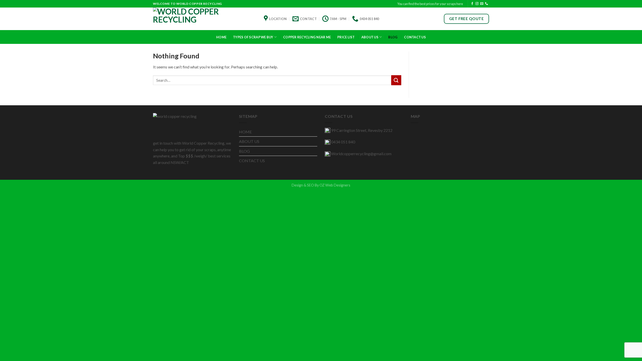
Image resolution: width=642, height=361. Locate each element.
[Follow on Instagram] (476, 4)
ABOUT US (369, 37)
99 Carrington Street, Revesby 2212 (361, 130)
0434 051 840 (343, 141)
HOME (245, 131)
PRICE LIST (346, 37)
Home (221, 37)
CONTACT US (415, 37)
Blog (392, 37)
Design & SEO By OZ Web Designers (321, 185)
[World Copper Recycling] (204, 19)
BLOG (244, 151)
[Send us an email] (481, 4)
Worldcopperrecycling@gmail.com (361, 153)
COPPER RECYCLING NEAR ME (307, 37)
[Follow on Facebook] (472, 4)
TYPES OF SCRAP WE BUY (253, 37)
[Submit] (396, 80)
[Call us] (486, 4)
